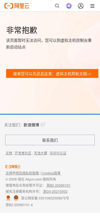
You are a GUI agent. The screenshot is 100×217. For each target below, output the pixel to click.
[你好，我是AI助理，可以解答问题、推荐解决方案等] (69, 6)
